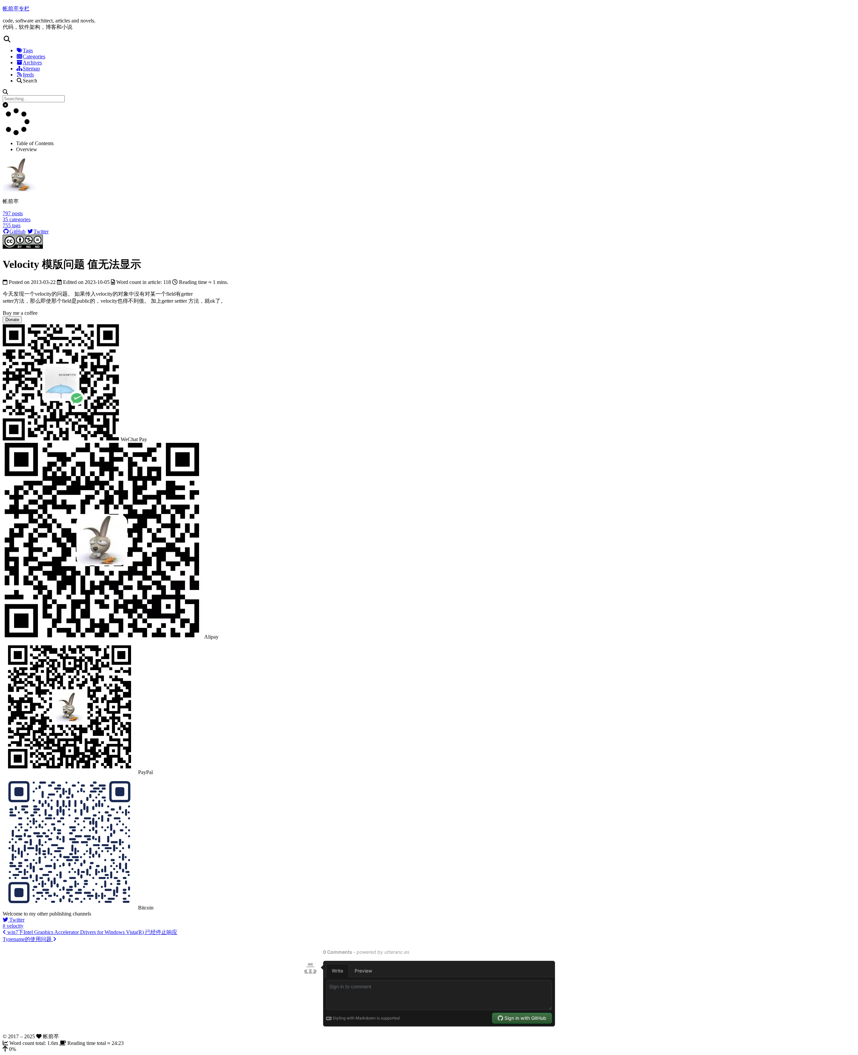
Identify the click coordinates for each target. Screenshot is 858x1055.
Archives (32, 62)
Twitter (41, 231)
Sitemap (31, 68)
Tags (28, 50)
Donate (12, 319)
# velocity (13, 926)
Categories (34, 56)
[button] (429, 39)
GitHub (17, 231)
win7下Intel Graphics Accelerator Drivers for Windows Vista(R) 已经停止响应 (91, 932)
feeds (28, 74)
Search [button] (30, 80)
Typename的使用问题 (28, 939)
